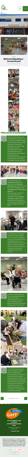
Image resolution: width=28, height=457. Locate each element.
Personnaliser (14, 452)
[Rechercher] (20, 8)
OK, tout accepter (9, 449)
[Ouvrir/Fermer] (25, 8)
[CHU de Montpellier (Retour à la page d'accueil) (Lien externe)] (14, 418)
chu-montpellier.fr (4, 13)
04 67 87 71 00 (15, 431)
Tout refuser (19, 449)
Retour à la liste (14, 398)
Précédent (2, 398)
